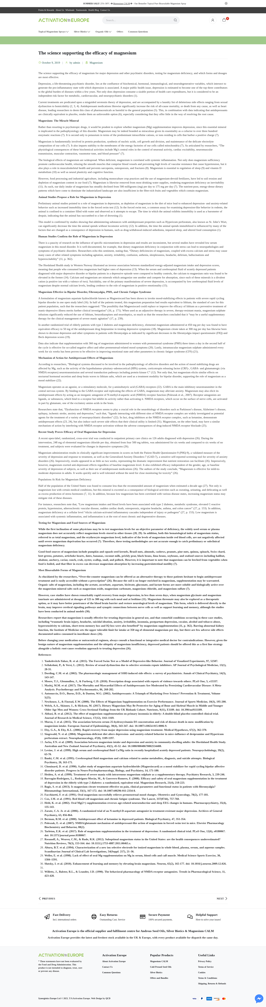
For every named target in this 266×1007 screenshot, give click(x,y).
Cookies (201, 972)
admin (76, 62)
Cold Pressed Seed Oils (160, 967)
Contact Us (105, 10)
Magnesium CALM (159, 961)
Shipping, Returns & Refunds (212, 983)
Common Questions (111, 972)
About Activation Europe (114, 961)
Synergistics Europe (47, 998)
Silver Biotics (156, 972)
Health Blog (93, 10)
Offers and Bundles (159, 978)
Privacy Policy (205, 961)
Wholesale (69, 10)
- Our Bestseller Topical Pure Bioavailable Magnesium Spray (149, 3)
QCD (108, 998)
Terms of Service (206, 967)
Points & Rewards (46, 10)
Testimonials (81, 10)
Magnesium (96, 62)
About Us (60, 10)
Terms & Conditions (207, 978)
